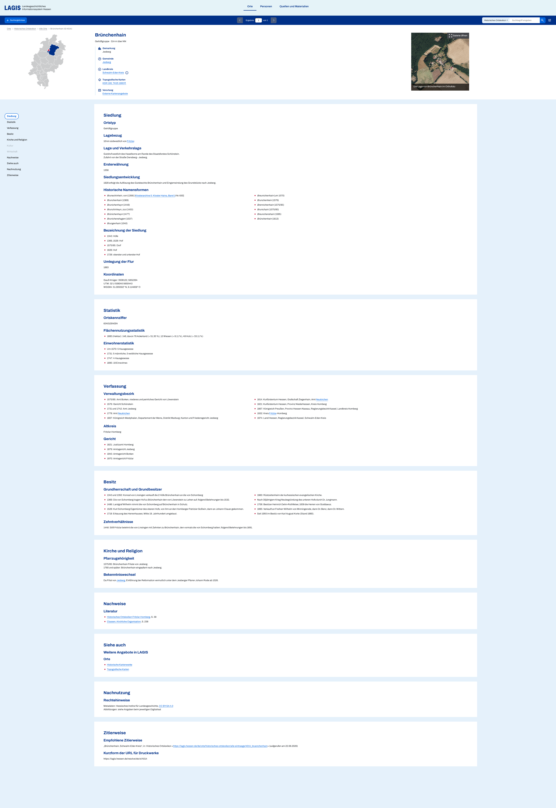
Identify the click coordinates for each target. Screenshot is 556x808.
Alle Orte (43, 29)
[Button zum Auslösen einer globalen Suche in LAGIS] (543, 20)
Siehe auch (13, 163)
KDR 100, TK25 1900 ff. (114, 83)
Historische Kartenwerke (119, 664)
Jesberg (107, 62)
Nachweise (13, 157)
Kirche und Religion (17, 139)
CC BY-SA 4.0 (166, 706)
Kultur (10, 145)
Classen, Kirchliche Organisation (124, 621)
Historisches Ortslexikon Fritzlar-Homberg (128, 617)
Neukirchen (124, 413)
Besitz (10, 134)
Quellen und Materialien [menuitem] (294, 6)
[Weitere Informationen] (127, 72)
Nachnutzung (14, 169)
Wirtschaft (12, 151)
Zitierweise (12, 175)
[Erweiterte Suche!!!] (549, 20)
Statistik (11, 122)
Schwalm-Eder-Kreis (113, 72)
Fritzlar (130, 141)
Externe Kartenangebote (115, 93)
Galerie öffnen (459, 35)
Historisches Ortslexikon (495, 20)
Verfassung (12, 128)
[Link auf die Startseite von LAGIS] (29, 8)
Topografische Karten (118, 669)
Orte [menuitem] (250, 6)
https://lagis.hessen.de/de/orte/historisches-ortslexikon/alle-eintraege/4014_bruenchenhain (220, 746)
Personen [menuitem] (266, 6)
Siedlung (11, 116)
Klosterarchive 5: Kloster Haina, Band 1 (155, 195)
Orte (9, 29)
